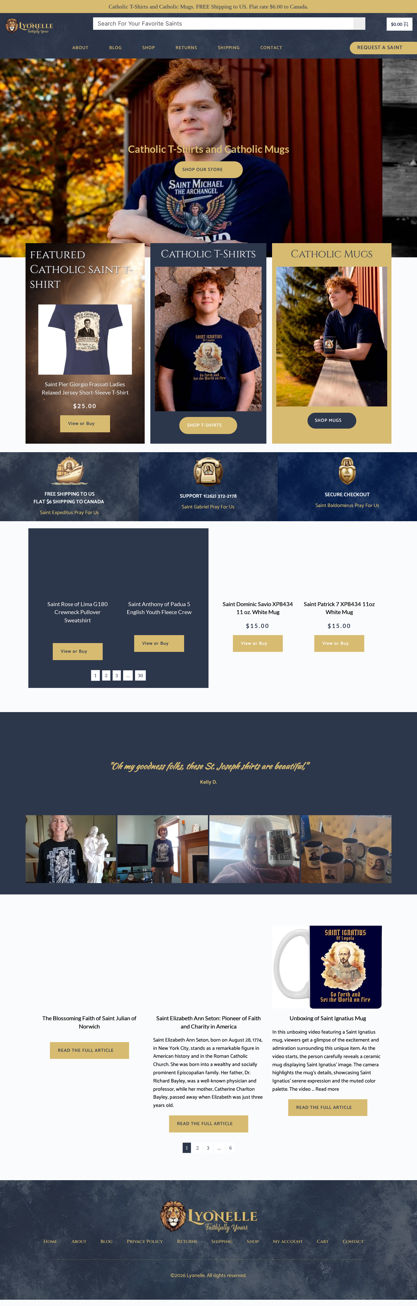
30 (140, 675)
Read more (327, 1089)
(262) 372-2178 (221, 496)
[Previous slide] (13, 158)
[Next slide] (404, 158)
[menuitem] (80, 48)
